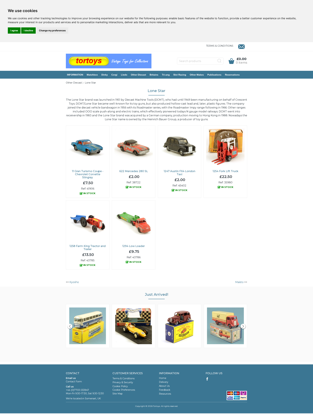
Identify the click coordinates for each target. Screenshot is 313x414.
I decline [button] (28, 30)
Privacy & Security (122, 382)
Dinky (104, 74)
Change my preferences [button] (52, 30)
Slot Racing (179, 74)
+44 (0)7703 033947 (77, 390)
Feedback (164, 389)
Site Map (117, 393)
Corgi (114, 74)
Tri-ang (166, 74)
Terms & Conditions (219, 45)
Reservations (232, 74)
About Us (164, 385)
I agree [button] (14, 30)
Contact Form (74, 381)
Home (162, 378)
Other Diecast (138, 74)
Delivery (163, 382)
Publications (214, 74)
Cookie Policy (120, 386)
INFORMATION (75, 74)
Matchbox (92, 74)
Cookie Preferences (123, 389)
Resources (165, 393)
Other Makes (197, 74)
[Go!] (219, 61)
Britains (154, 74)
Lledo (124, 74)
